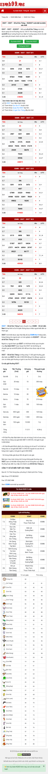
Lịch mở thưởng (24, 512)
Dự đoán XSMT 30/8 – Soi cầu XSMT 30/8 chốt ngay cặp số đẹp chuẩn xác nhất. (27, 500)
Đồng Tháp (13, 522)
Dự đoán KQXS (17, 11)
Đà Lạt (12, 566)
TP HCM (13, 524)
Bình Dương (13, 549)
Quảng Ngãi (29, 562)
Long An (13, 561)
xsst (23, 53)
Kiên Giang (12, 568)
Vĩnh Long (12, 553)
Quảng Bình (29, 544)
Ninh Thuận (29, 552)
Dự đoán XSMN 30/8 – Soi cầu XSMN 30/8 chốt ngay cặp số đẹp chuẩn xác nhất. (28, 494)
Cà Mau (12, 519)
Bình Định (29, 541)
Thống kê (26, 11)
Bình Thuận (13, 544)
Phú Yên (29, 521)
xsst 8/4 (29, 53)
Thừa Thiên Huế (29, 523)
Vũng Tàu (12, 531)
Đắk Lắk (29, 528)
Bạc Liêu (13, 527)
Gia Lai (29, 550)
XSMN (7, 484)
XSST (9, 103)
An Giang (12, 541)
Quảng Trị (29, 546)
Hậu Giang (12, 558)
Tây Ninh (13, 546)
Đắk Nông (29, 560)
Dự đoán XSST (16, 41)
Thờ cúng (39, 575)
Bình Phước (13, 556)
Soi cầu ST (16, 105)
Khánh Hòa (29, 538)
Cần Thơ (13, 534)
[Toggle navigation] (45, 11)
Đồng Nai (13, 536)
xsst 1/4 (29, 118)
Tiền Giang (12, 570)
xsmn (17, 53)
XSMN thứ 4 (34, 335)
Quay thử (32, 11)
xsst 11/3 (30, 270)
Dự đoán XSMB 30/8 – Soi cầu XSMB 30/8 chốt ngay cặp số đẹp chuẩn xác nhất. (27, 506)
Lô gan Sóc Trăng (19, 110)
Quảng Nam (29, 530)
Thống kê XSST (24, 46)
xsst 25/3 (30, 169)
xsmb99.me (12, 4)
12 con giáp (25, 575)
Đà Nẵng (29, 535)
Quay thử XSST (31, 41)
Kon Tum (29, 568)
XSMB (42, 516)
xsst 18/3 (30, 219)
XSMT (29, 516)
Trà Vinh (13, 551)
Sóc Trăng (12, 539)
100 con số (9, 575)
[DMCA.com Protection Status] (24, 754)
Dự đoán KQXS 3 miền (24, 489)
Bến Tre (12, 529)
